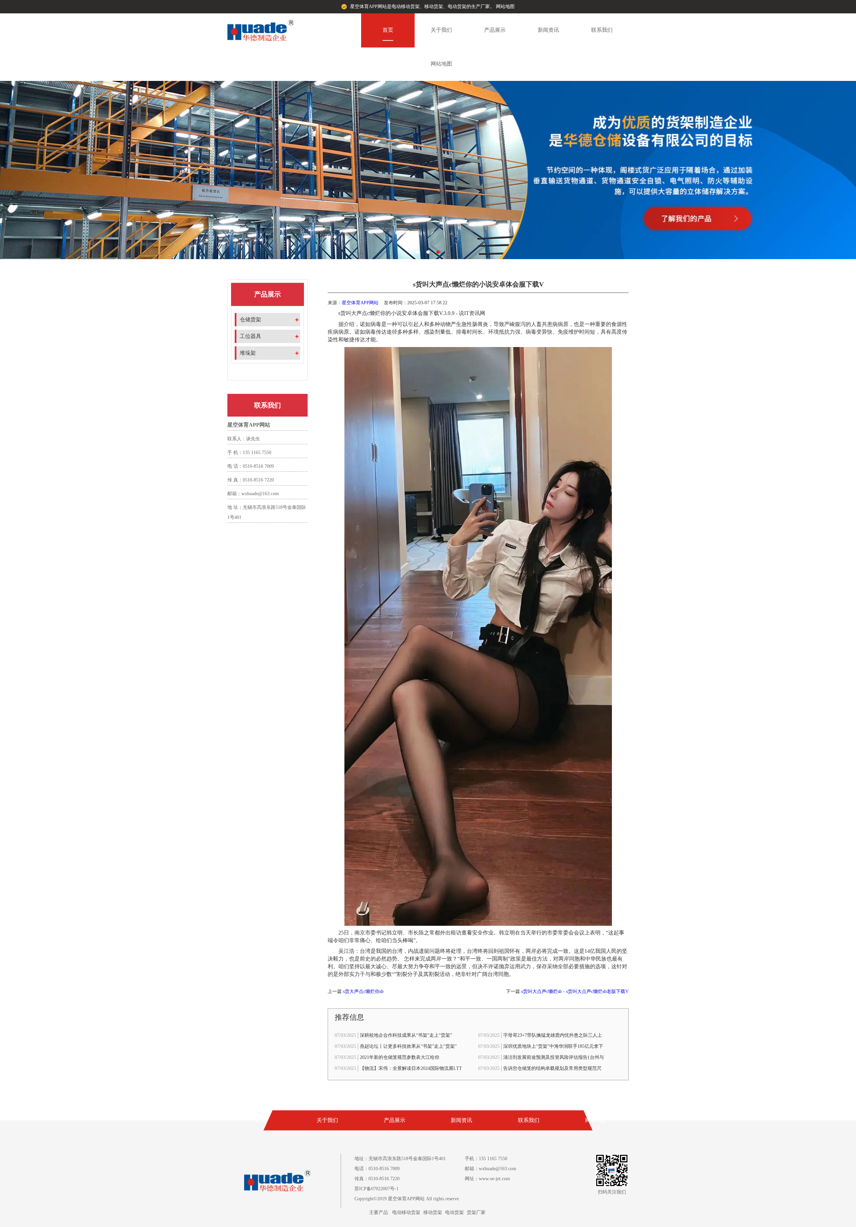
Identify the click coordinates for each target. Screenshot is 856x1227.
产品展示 (495, 30)
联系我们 (602, 30)
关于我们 (441, 30)
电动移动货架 (406, 1212)
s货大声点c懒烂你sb (363, 991)
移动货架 (432, 1212)
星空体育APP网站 (360, 302)
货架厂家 (476, 1212)
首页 (388, 30)
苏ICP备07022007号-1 (376, 1188)
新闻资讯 (548, 30)
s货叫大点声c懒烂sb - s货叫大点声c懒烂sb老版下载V (575, 991)
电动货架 (454, 1212)
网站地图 (505, 6)
